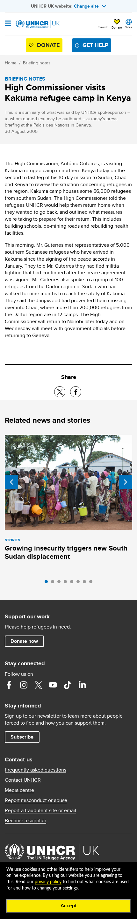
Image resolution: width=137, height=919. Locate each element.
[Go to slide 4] (67, 583)
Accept (69, 905)
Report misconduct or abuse (36, 800)
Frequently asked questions (35, 769)
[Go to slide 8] (92, 583)
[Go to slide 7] (86, 583)
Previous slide (11, 482)
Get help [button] (95, 45)
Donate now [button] (24, 641)
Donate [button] (117, 27)
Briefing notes (37, 63)
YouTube (53, 685)
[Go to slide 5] (73, 583)
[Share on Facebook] (75, 391)
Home (11, 63)
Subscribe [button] (22, 736)
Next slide (125, 482)
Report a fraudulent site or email (40, 810)
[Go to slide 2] (54, 583)
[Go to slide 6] (79, 583)
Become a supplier (25, 820)
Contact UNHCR (23, 780)
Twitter (38, 685)
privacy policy (48, 882)
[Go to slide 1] (48, 583)
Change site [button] (86, 6)
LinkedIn (82, 685)
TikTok (67, 685)
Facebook (9, 685)
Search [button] (103, 27)
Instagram (23, 685)
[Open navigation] (8, 24)
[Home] (37, 24)
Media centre (19, 790)
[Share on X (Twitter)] (59, 391)
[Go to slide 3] (60, 583)
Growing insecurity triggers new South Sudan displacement (66, 552)
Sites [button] (128, 27)
